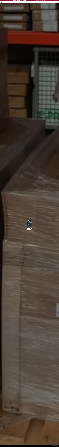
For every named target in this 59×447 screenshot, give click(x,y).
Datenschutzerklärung (44, 0)
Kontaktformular (37, 0)
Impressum (40, 0)
